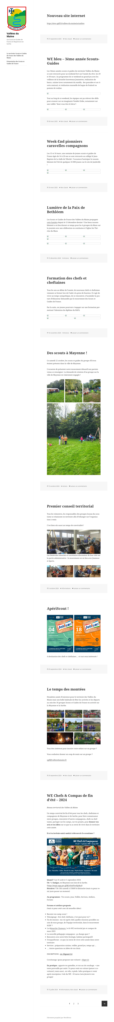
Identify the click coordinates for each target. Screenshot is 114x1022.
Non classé (68, 39)
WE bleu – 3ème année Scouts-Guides (73, 61)
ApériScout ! (58, 608)
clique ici (85, 960)
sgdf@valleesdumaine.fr (57, 760)
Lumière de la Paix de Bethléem (66, 209)
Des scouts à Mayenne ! (67, 352)
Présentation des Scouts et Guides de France (15, 62)
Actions (66, 258)
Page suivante (104, 1003)
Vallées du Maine (13, 35)
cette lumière (52, 222)
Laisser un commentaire (83, 39)
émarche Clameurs (58, 928)
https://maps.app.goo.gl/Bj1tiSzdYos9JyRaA (65, 885)
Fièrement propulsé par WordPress (59, 1018)
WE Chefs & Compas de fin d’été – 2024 (70, 797)
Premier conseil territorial (70, 506)
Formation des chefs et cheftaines (67, 280)
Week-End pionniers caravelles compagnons (67, 143)
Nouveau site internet (66, 15)
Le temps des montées (66, 689)
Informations (66, 588)
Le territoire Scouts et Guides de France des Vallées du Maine (17, 55)
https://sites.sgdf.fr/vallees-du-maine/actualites (65, 23)
